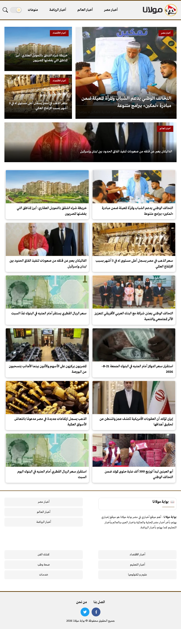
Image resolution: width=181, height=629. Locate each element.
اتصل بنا (99, 602)
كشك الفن (43, 554)
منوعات (33, 10)
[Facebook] (96, 612)
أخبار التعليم (137, 565)
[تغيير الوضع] (16, 10)
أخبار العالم (85, 10)
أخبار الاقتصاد (137, 554)
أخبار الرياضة (57, 10)
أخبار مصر (111, 10)
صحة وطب (44, 565)
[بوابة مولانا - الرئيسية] (159, 10)
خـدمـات (43, 575)
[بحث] (5, 10)
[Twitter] (85, 612)
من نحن (81, 602)
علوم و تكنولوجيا (137, 575)
